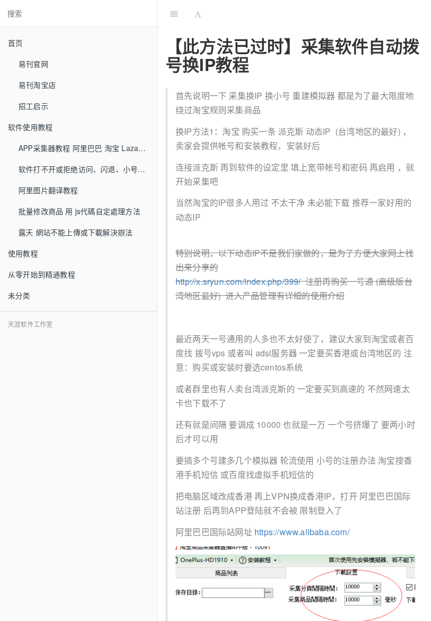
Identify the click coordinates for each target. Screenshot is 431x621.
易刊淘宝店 (37, 84)
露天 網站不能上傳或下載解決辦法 (75, 232)
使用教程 (23, 253)
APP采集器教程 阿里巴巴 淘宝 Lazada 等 (87, 148)
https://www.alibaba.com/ (302, 532)
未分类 (19, 295)
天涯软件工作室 (30, 323)
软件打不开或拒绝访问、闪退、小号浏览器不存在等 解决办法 (87, 169)
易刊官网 (33, 63)
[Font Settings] (198, 13)
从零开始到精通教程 (41, 274)
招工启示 (33, 106)
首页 (15, 42)
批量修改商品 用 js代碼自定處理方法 (79, 211)
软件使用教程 (30, 127)
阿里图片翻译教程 (48, 190)
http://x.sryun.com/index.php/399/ (238, 281)
